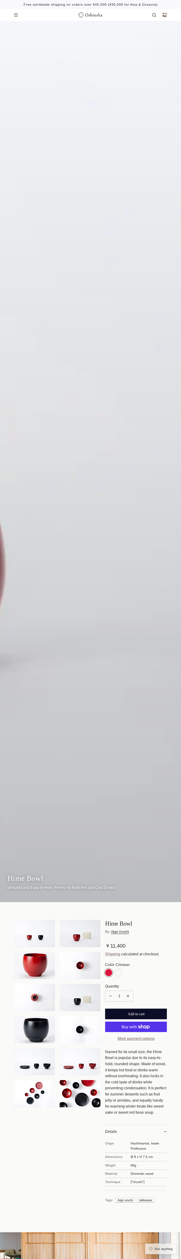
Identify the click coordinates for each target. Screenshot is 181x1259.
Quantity (112, 986)
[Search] (154, 15)
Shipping (112, 954)
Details (111, 1132)
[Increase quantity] (128, 996)
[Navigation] (16, 15)
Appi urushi (125, 1200)
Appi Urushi (120, 932)
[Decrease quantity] (110, 996)
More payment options (136, 1039)
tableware (145, 1200)
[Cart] (164, 15)
